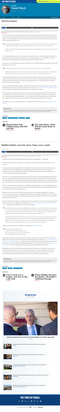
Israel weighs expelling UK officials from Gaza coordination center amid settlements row (30, 364)
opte (52, 243)
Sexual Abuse (21, 117)
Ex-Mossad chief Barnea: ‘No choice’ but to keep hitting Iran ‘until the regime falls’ (30, 337)
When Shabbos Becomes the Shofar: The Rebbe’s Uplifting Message (46, 277)
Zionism (27, 117)
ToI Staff (14, 345)
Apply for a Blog (55, 17)
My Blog (13, 17)
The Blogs (13, 5)
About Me (18, 17)
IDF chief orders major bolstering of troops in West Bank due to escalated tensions (29, 354)
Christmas (4, 268)
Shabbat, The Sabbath (18, 268)
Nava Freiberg (15, 366)
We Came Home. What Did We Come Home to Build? (45, 126)
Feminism (4, 117)
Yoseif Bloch (18, 8)
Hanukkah (10, 268)
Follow (13, 11)
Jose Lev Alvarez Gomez (10, 130)
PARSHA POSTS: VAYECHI (12, 117)
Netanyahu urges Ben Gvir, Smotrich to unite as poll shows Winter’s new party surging (29, 344)
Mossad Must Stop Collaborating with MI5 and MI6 (16, 126)
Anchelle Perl (37, 280)
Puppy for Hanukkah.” (37, 225)
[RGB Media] (31, 407)
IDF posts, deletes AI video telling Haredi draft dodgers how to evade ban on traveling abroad (30, 375)
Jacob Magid (20, 386)
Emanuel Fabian (15, 376)
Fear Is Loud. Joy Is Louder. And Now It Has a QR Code (17, 277)
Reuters (23, 366)
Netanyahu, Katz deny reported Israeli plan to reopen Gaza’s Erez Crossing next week (29, 385)
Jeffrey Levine (37, 130)
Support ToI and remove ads (54, 1)
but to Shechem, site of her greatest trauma (45, 87)
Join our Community (43, 1)
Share (4, 27)
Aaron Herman (8, 280)
